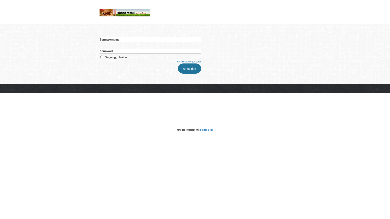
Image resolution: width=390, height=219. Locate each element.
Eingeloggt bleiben (116, 57)
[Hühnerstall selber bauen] (125, 12)
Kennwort (106, 51)
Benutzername (109, 39)
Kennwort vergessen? (189, 61)
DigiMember (206, 129)
